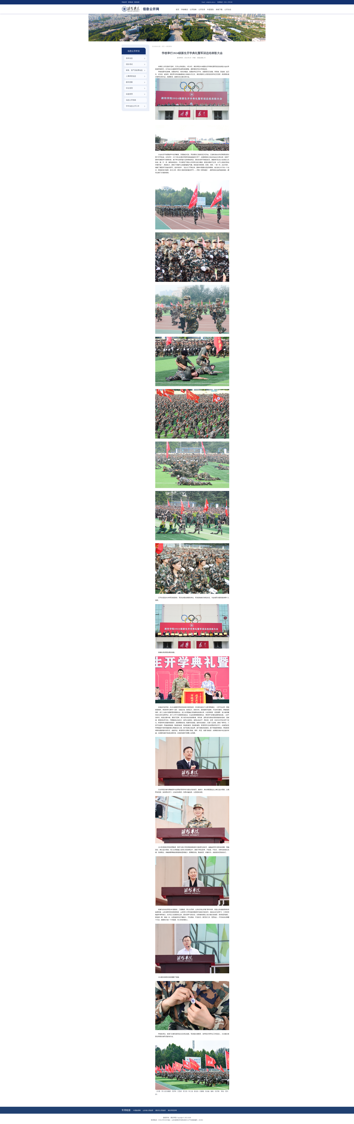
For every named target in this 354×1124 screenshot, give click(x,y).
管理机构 (130, 2)
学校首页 (124, 2)
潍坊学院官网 (172, 1110)
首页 (163, 46)
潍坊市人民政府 (160, 1110)
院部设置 (136, 2)
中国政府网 (137, 1110)
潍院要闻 (169, 46)
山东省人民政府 (148, 1110)
